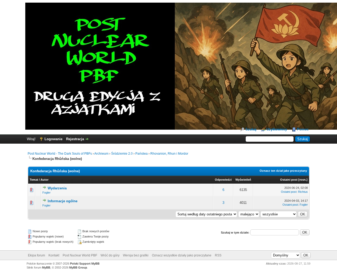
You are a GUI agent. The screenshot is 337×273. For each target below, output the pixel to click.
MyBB (46, 267)
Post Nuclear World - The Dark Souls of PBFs (60, 153)
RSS (218, 255)
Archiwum (101, 153)
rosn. (302, 179)
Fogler (46, 192)
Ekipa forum (36, 255)
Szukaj (250, 129)
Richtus (303, 191)
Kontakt (53, 255)
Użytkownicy (276, 129)
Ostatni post (289, 179)
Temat (34, 179)
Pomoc (303, 129)
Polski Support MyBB (85, 263)
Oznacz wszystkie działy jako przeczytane (181, 255)
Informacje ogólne (62, 201)
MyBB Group (78, 267)
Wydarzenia (57, 188)
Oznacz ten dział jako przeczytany (283, 170)
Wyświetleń (243, 179)
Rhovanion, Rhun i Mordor (169, 153)
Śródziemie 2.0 (122, 153)
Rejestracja (75, 139)
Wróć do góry (110, 255)
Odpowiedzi (223, 179)
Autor (44, 179)
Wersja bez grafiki (135, 255)
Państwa (141, 153)
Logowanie (53, 139)
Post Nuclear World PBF (80, 255)
